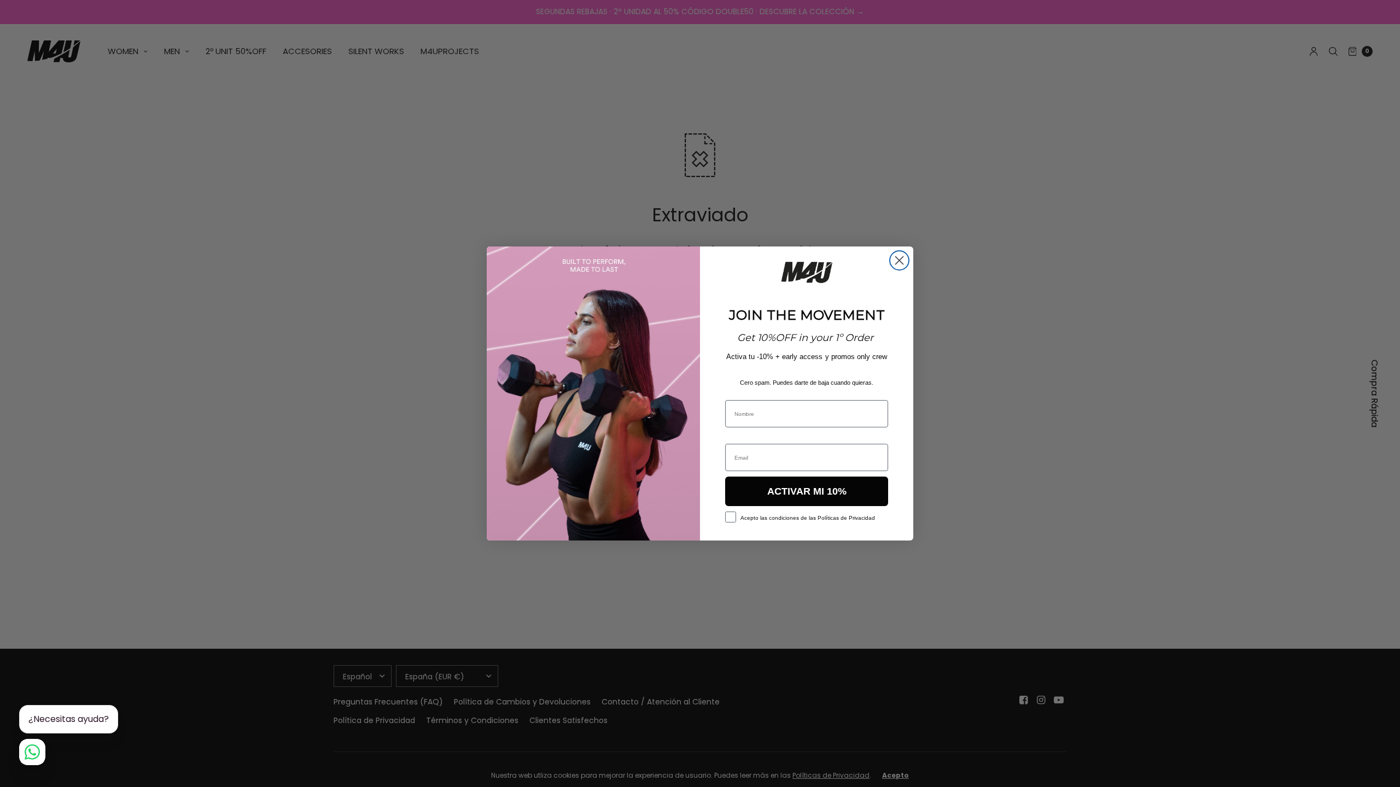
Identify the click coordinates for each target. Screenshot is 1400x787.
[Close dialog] (899, 260)
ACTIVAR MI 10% (807, 491)
